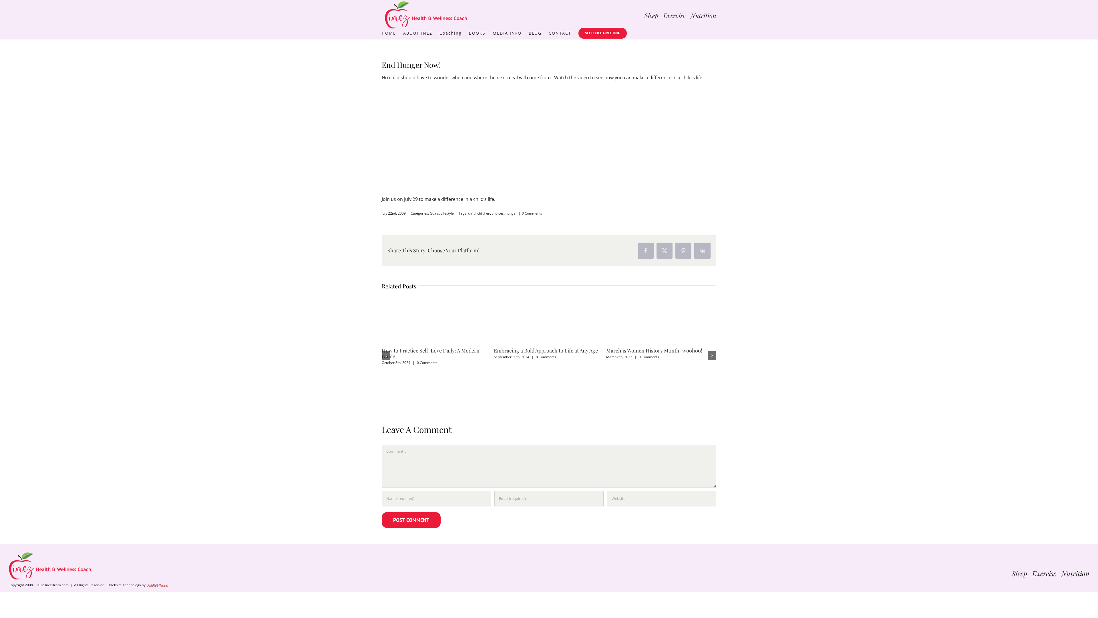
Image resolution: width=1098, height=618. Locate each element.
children (483, 213)
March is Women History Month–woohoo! (654, 350)
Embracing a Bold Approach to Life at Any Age (546, 350)
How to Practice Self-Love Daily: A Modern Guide (431, 353)
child (472, 213)
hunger (511, 213)
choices (498, 213)
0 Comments (532, 213)
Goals (434, 213)
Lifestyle (447, 213)
